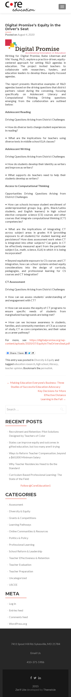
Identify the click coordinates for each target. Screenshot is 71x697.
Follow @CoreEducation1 (36, 485)
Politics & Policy (18, 537)
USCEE (13, 584)
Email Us (35, 653)
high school (42, 364)
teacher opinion (13, 368)
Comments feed (18, 617)
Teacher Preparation (21, 571)
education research (24, 364)
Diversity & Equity (44, 359)
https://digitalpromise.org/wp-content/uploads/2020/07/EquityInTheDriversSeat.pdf (37, 341)
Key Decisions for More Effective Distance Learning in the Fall (52, 395)
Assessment (16, 504)
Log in (12, 603)
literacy (53, 364)
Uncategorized (18, 578)
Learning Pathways (20, 524)
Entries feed (16, 610)
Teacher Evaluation (20, 564)
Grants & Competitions (22, 517)
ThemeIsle (49, 689)
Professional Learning (21, 544)
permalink (46, 368)
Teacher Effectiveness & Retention (29, 558)
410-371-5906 (35, 662)
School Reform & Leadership (25, 551)
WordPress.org (18, 623)
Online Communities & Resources (28, 531)
